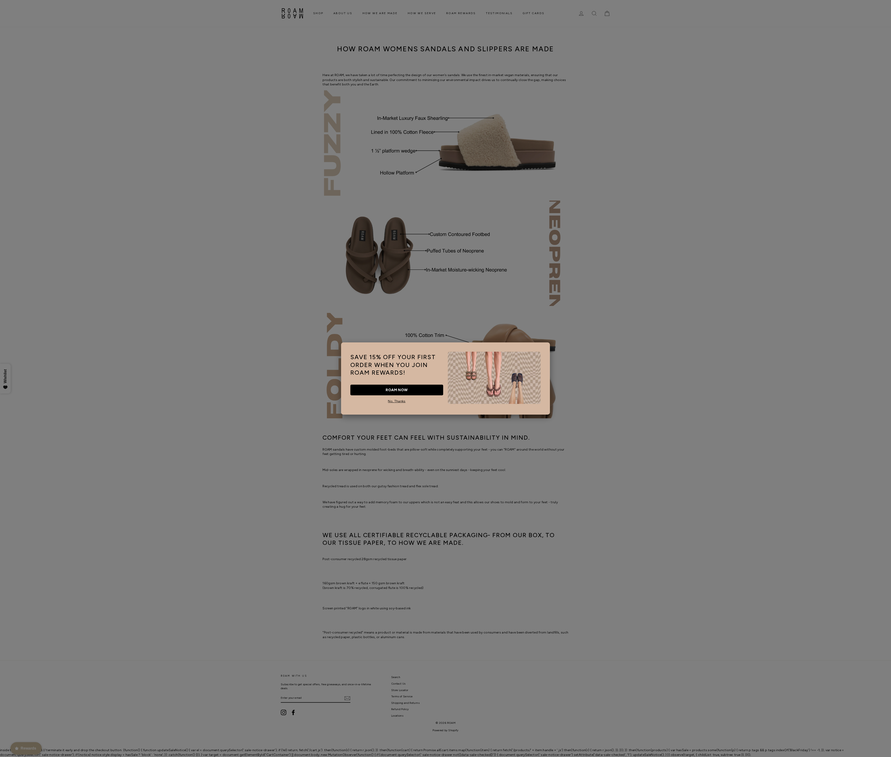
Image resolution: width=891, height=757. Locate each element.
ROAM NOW (397, 390)
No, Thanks (397, 401)
